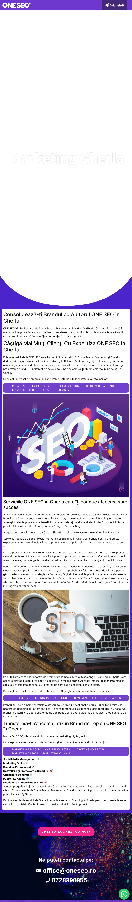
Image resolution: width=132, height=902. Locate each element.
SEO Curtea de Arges (106, 698)
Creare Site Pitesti (25, 390)
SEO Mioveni (79, 698)
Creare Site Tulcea (26, 386)
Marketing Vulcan (56, 753)
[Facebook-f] (46, 847)
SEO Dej (23, 698)
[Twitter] (66, 847)
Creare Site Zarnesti (99, 386)
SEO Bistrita (40, 698)
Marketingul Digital (44, 552)
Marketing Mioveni (58, 749)
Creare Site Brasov (55, 390)
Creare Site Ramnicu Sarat (62, 386)
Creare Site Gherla (55, 532)
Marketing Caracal (26, 753)
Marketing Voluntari (89, 749)
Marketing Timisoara (27, 749)
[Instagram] (86, 847)
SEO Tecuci (60, 698)
